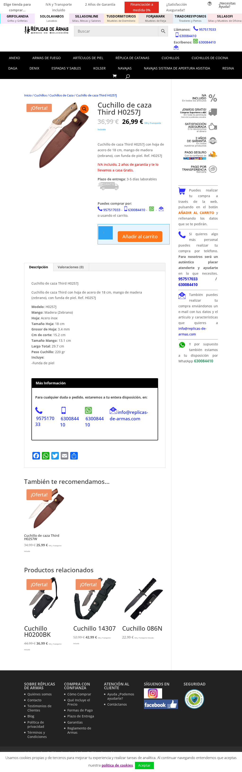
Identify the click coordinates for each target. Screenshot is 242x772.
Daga (12, 68)
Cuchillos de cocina (210, 58)
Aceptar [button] (144, 765)
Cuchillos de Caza (61, 95)
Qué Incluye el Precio (78, 702)
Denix (34, 68)
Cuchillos (170, 58)
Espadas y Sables (66, 68)
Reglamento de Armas (79, 730)
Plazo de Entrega (80, 716)
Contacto (34, 700)
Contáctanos (117, 704)
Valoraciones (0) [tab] (71, 267)
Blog (30, 716)
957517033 (207, 29)
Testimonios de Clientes (39, 708)
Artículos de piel (88, 58)
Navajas (125, 68)
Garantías (75, 722)
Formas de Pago (80, 710)
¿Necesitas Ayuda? (227, 5)
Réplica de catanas (132, 58)
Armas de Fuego (46, 58)
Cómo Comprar (79, 694)
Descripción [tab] (38, 267)
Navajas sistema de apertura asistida (177, 68)
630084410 (187, 36)
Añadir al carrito (140, 236)
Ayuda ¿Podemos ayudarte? (120, 696)
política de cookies (117, 765)
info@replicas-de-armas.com (129, 415)
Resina (228, 68)
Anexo (14, 58)
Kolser (99, 68)
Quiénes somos (39, 694)
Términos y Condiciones (37, 734)
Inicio (28, 95)
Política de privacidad (35, 724)
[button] (84, 109)
